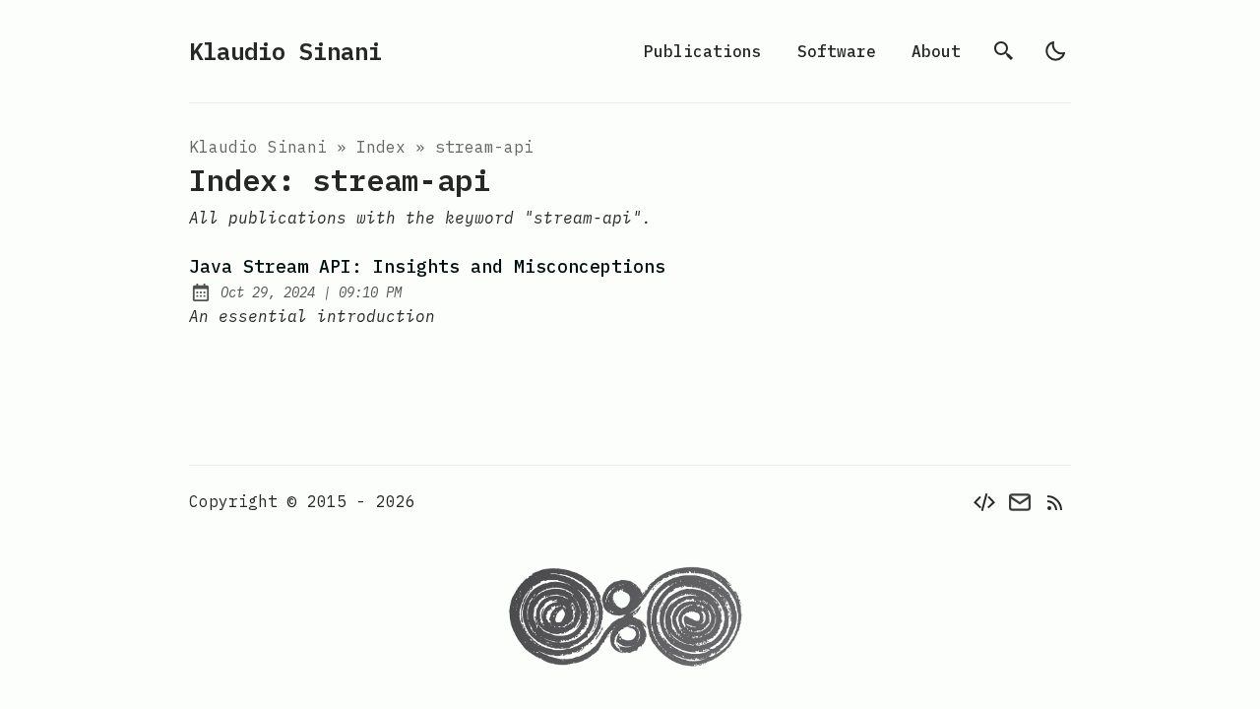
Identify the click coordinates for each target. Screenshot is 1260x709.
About (936, 51)
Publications (703, 51)
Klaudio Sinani (285, 51)
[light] (1055, 51)
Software (836, 51)
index (381, 147)
